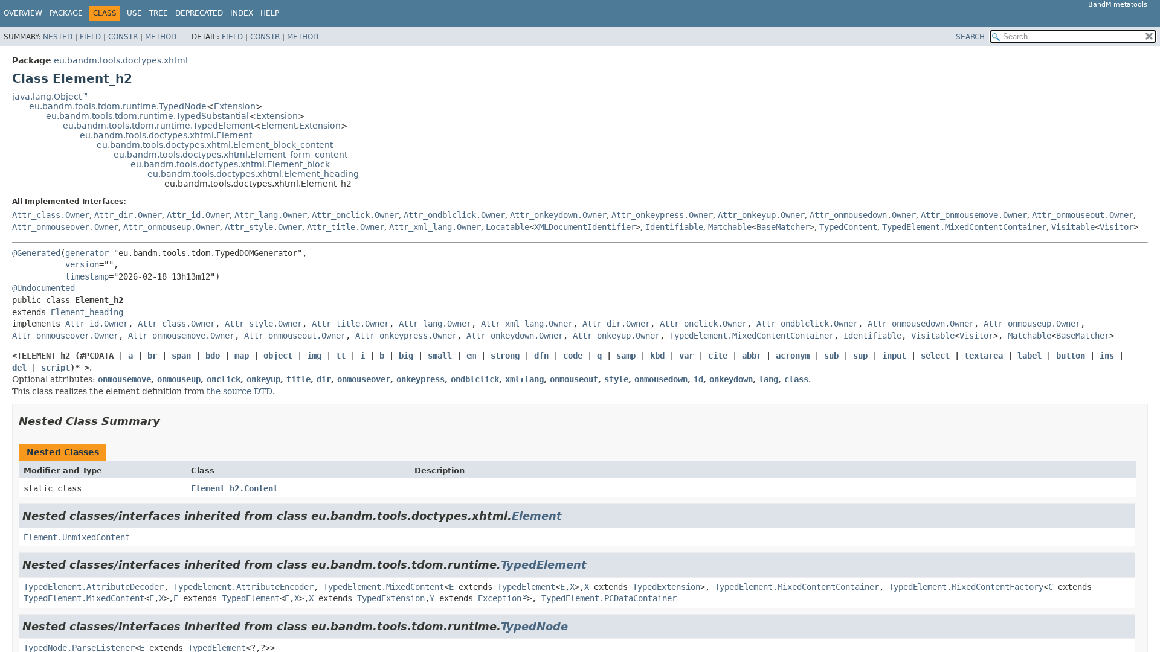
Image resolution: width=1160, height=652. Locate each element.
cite (717, 355)
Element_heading (87, 312)
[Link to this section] (168, 421)
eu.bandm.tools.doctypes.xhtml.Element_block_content (215, 145)
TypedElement (544, 564)
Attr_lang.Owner (270, 215)
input (894, 355)
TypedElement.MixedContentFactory (966, 587)
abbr (751, 355)
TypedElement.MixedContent (383, 587)
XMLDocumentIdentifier (585, 227)
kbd (657, 355)
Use (134, 13)
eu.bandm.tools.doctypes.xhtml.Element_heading (253, 174)
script (55, 367)
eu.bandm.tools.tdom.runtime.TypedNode (118, 106)
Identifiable (674, 227)
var (686, 355)
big (406, 355)
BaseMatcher (783, 227)
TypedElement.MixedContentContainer (964, 227)
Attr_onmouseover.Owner (65, 227)
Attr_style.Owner (263, 227)
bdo (212, 355)
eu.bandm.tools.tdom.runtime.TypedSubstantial (147, 116)
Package (66, 13)
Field (90, 37)
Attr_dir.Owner (128, 215)
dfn (541, 355)
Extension (235, 106)
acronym (793, 355)
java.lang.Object (47, 96)
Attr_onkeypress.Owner (662, 215)
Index (241, 13)
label (1029, 355)
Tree (158, 13)
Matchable (730, 227)
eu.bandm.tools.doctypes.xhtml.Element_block (230, 164)
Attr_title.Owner (345, 227)
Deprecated (199, 13)
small (440, 355)
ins (1107, 355)
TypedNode (534, 626)
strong (505, 355)
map (241, 355)
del (19, 367)
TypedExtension (666, 587)
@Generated (36, 253)
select (935, 355)
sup (860, 355)
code (572, 355)
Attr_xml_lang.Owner (435, 227)
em (471, 355)
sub (831, 355)
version (82, 264)
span (181, 355)
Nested (57, 37)
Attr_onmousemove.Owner (974, 215)
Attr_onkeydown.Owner (558, 215)
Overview (23, 13)
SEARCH (970, 37)
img (314, 355)
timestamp (87, 276)
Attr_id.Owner (198, 215)
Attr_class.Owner (50, 215)
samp (626, 355)
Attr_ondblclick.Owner (454, 215)
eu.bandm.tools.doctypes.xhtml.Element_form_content (230, 154)
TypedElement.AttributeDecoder (94, 587)
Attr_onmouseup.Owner (171, 227)
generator (87, 253)
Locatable (507, 227)
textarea (983, 355)
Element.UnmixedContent (77, 537)
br (152, 355)
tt (341, 355)
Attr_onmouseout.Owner (1082, 215)
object (277, 355)
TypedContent (848, 227)
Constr (123, 37)
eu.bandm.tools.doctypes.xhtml (121, 60)
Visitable (1073, 227)
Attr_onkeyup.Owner (761, 215)
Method (160, 37)
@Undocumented (43, 288)
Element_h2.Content (234, 488)
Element (279, 125)
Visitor (1116, 227)
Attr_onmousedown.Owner (863, 215)
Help (269, 13)
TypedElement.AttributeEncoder (243, 587)
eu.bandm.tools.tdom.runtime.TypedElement (158, 125)
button (1070, 355)
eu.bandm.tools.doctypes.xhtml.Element (166, 135)
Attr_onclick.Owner (355, 215)
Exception (499, 598)
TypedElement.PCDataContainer (609, 598)
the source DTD (239, 391)
